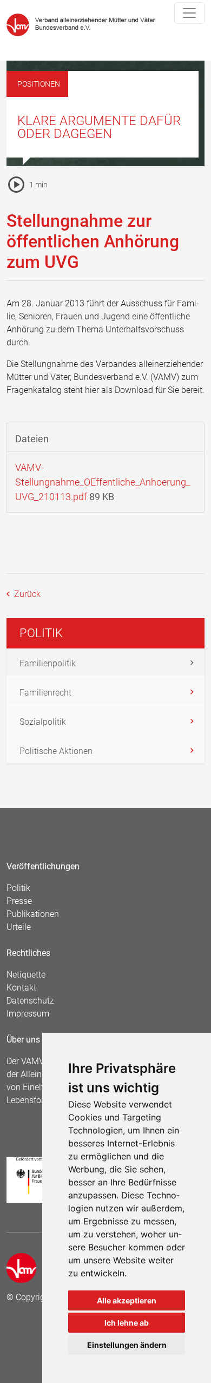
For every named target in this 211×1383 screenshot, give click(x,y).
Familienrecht (45, 692)
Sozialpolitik (42, 722)
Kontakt (21, 987)
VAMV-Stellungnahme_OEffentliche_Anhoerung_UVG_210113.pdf (102, 482)
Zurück (26, 594)
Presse (19, 901)
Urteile (18, 927)
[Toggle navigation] (189, 13)
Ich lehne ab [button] (126, 1322)
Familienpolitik (47, 663)
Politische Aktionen (56, 751)
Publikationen (32, 914)
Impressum (27, 1013)
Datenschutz (30, 1000)
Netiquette (25, 974)
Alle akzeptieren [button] (126, 1300)
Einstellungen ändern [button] (127, 1344)
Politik (18, 888)
